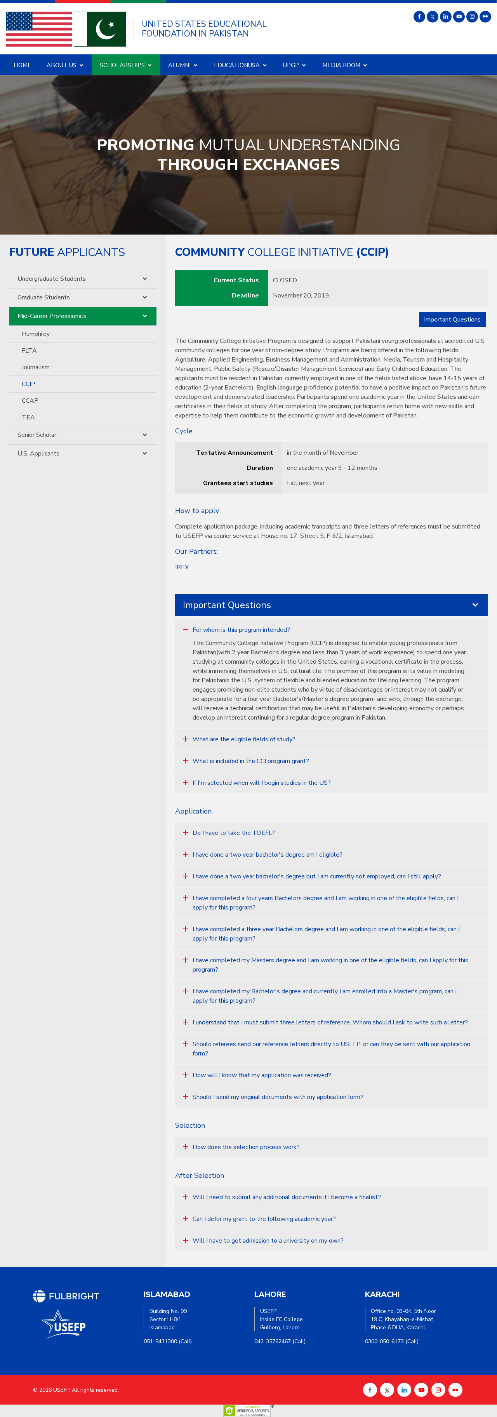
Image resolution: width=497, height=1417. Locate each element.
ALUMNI (179, 65)
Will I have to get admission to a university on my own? (268, 1240)
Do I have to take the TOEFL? (234, 833)
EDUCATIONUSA (237, 65)
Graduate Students (43, 297)
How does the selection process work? (246, 1147)
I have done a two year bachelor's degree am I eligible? (267, 854)
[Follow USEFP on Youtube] (459, 17)
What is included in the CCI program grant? (251, 761)
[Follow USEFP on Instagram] (472, 17)
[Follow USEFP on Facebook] (419, 17)
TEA (28, 417)
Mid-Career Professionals (52, 316)
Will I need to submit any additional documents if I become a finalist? (287, 1197)
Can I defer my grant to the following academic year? (264, 1219)
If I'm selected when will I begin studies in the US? (262, 783)
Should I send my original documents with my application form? (278, 1097)
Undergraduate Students (51, 279)
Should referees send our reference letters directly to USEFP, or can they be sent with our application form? (331, 1049)
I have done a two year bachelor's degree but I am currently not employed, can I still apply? (317, 876)
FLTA (29, 350)
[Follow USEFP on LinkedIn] (446, 17)
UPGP (291, 65)
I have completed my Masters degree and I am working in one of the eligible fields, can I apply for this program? (330, 965)
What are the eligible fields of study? (244, 739)
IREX (182, 567)
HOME (22, 65)
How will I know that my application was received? (262, 1075)
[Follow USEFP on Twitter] (432, 17)
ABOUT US (61, 65)
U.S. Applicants (38, 453)
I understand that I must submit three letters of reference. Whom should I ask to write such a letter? (330, 1022)
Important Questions (452, 319)
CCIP (28, 384)
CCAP (30, 400)
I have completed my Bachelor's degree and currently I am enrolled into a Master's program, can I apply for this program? (325, 996)
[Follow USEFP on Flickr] (485, 17)
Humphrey (36, 334)
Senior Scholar (36, 435)
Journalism (36, 367)
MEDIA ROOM (341, 65)
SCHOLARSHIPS (122, 65)
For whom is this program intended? (241, 630)
